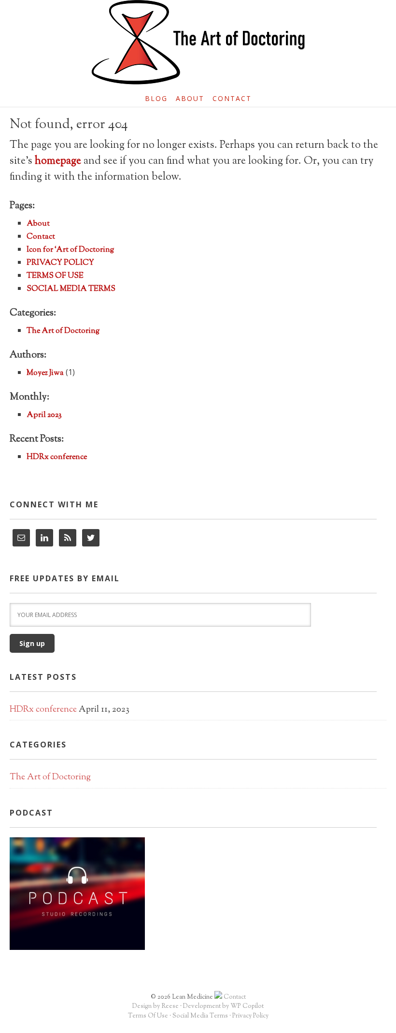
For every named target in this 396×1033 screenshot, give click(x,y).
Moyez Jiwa (45, 373)
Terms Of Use (148, 1016)
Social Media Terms (200, 1016)
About (38, 224)
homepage (58, 161)
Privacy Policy (250, 1016)
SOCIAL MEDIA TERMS (71, 289)
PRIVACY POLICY (60, 263)
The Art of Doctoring (63, 331)
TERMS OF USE (55, 276)
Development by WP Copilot (223, 1006)
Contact (41, 237)
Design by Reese (155, 1006)
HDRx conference (57, 457)
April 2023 (44, 415)
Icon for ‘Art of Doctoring (70, 250)
